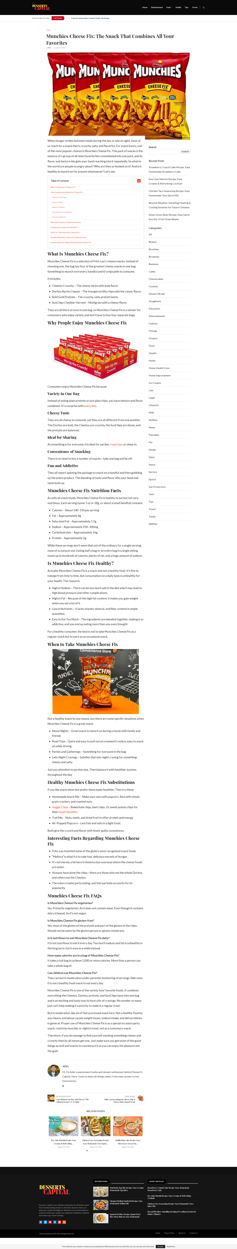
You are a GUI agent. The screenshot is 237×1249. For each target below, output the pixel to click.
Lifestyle (154, 405)
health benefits (68, 812)
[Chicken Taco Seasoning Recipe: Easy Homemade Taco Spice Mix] (95, 1126)
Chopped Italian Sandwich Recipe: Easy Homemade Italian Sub (126, 1202)
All (150, 234)
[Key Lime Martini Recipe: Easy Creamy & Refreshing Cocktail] (63, 1126)
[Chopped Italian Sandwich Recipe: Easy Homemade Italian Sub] (100, 1205)
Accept (160, 1246)
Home (144, 7)
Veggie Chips (60, 807)
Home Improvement (160, 375)
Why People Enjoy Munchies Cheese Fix (67, 192)
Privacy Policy (169, 1233)
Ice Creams (155, 382)
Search (152, 147)
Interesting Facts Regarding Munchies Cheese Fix (71, 242)
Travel (194, 7)
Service (153, 471)
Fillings (153, 330)
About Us (181, 1233)
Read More (171, 1246)
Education (154, 308)
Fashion (153, 323)
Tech (151, 494)
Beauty (153, 241)
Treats (152, 516)
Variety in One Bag (59, 197)
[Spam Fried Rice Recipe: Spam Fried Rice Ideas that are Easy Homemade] (100, 1218)
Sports (152, 479)
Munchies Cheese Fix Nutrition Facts (66, 222)
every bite (90, 406)
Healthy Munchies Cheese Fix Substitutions (68, 237)
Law (151, 390)
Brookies (154, 249)
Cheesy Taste (57, 202)
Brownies (154, 256)
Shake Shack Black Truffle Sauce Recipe (86, 18)
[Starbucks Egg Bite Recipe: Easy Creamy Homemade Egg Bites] (100, 1192)
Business (153, 264)
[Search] (203, 8)
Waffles (153, 523)
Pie (150, 442)
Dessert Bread (157, 293)
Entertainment (157, 7)
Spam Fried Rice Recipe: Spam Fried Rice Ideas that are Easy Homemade (125, 1215)
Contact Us (193, 1233)
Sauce (152, 464)
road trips (116, 444)
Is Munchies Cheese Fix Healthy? (64, 227)
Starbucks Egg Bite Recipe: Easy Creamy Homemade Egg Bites (127, 1189)
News (152, 427)
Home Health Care (159, 367)
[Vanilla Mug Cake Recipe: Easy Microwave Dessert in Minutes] (128, 1126)
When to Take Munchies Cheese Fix (65, 232)
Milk (151, 412)
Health (178, 7)
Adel (49, 48)
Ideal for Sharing (58, 207)
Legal (152, 397)
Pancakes (154, 434)
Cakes (152, 271)
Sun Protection (157, 486)
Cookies (153, 286)
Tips (186, 7)
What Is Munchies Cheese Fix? (63, 187)
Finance (153, 338)
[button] (67, 18)
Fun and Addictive (59, 217)
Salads (152, 449)
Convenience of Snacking (61, 212)
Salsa (151, 457)
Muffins (153, 419)
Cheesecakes (156, 278)
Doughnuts (155, 301)
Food (168, 7)
